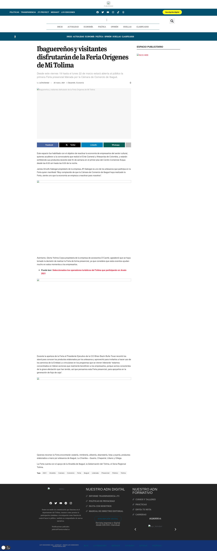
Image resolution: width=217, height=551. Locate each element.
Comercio (70, 473)
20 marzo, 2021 (59, 82)
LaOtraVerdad (44, 82)
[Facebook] (97, 12)
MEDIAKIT (55, 12)
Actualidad (73, 26)
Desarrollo (71, 82)
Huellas (127, 26)
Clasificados (142, 26)
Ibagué (86, 473)
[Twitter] (102, 12)
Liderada (95, 473)
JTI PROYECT (43, 12)
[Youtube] (108, 12)
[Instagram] (113, 12)
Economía (88, 26)
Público (115, 473)
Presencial (106, 473)
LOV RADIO (129, 545)
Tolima (123, 473)
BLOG (86, 545)
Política (102, 26)
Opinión (114, 26)
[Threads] (123, 12)
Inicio (60, 26)
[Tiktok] (118, 12)
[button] (172, 21)
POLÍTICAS (14, 12)
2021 (45, 473)
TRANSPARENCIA (28, 12)
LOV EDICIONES (68, 12)
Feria (79, 473)
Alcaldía (52, 473)
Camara (61, 473)
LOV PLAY (143, 545)
